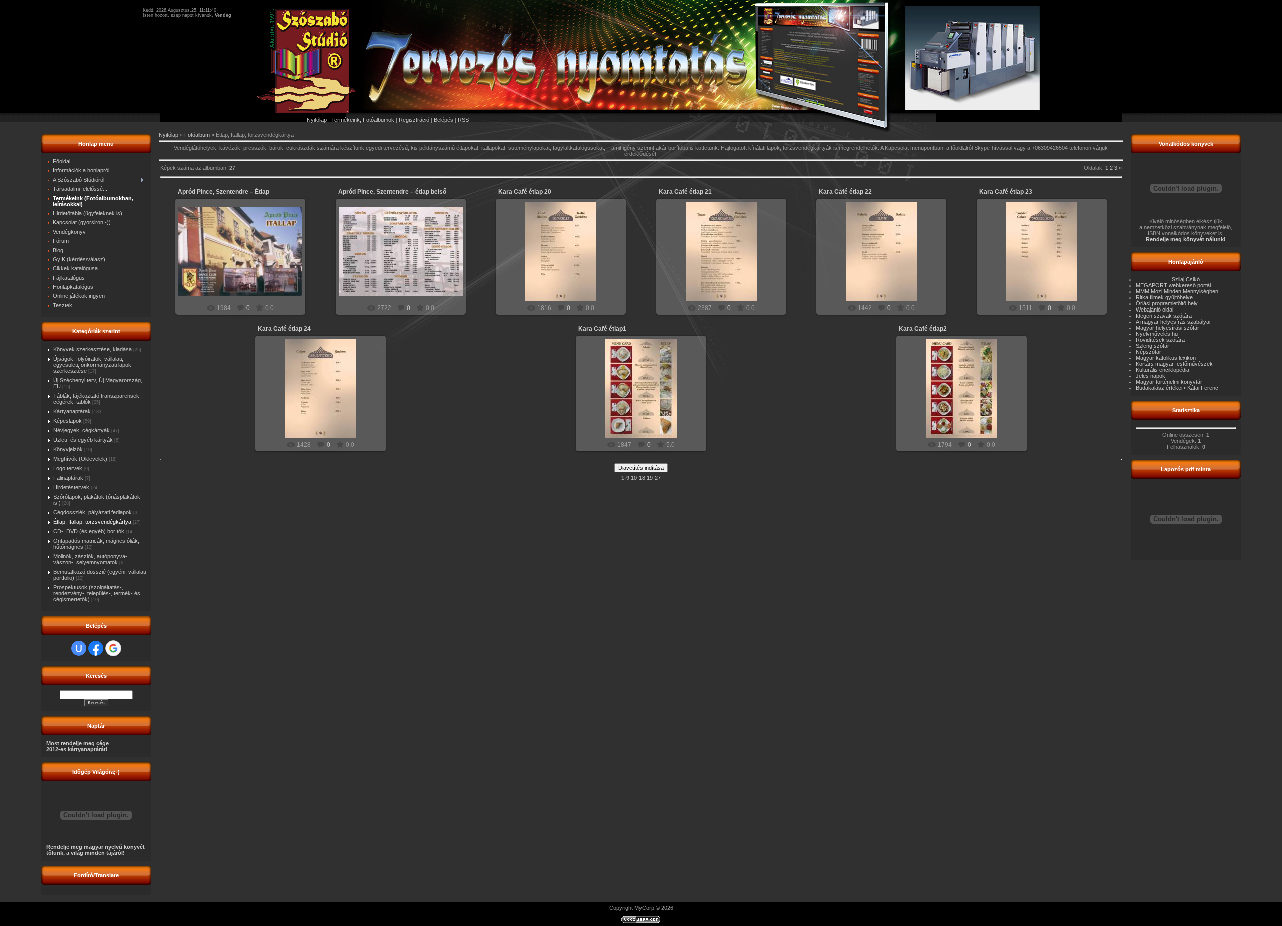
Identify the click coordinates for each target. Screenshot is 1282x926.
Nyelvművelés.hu (1157, 334)
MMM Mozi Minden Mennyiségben (1177, 291)
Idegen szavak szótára (1164, 316)
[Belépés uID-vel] (78, 648)
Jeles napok (1150, 376)
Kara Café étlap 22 (845, 191)
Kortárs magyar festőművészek (1174, 364)
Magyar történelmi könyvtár (1169, 382)
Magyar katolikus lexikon (1166, 358)
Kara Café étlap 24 (284, 328)
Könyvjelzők (68, 449)
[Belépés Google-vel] (113, 648)
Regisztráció (414, 120)
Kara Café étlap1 (602, 328)
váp (245, 273)
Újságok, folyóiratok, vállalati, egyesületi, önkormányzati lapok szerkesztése (92, 365)
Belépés (443, 120)
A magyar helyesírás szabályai (1173, 322)
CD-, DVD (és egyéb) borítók (88, 531)
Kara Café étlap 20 (524, 191)
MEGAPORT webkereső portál (1173, 285)
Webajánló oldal (1154, 309)
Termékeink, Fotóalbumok (362, 120)
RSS (463, 120)
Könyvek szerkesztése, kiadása (92, 349)
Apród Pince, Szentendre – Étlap (223, 191)
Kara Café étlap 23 (1005, 191)
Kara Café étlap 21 (685, 191)
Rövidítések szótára (1160, 340)
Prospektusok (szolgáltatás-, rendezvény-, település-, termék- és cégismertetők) (96, 593)
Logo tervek (67, 468)
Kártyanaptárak (72, 411)
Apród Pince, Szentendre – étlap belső (392, 191)
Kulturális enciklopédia (1162, 370)
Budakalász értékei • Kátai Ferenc (1177, 388)
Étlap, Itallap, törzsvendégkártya (92, 522)
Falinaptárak (68, 478)
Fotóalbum (197, 135)
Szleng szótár (1152, 346)
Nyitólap (317, 120)
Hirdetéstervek (71, 487)
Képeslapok (67, 421)
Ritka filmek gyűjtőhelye (1164, 297)
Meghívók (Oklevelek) (80, 459)
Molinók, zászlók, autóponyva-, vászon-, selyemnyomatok (91, 559)
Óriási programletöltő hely (1167, 303)
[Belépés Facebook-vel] (95, 648)
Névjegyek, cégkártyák (81, 430)
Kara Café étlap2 (923, 328)
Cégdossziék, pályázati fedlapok (92, 512)
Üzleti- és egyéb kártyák (83, 440)
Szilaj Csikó (1186, 279)
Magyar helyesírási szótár (1167, 328)
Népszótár (1148, 352)
